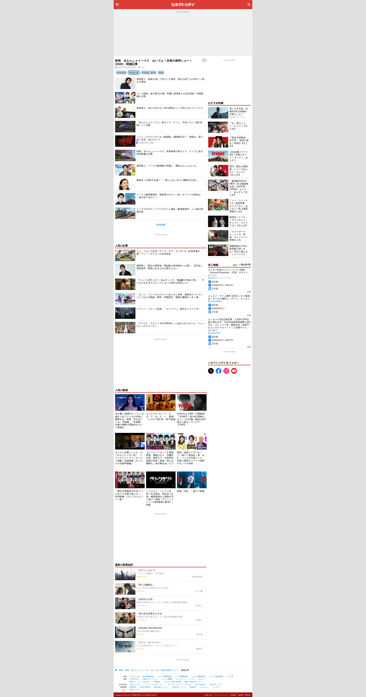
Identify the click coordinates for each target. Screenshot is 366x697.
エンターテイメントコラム (185, 679)
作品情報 (121, 72)
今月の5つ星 (134, 679)
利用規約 (233, 695)
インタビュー (204, 687)
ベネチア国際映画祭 (198, 676)
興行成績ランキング (161, 687)
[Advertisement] (183, 34)
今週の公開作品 (145, 687)
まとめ (200, 679)
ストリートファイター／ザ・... (154, 684)
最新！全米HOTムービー (193, 681)
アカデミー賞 (134, 676)
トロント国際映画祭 (164, 676)
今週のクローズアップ (150, 679)
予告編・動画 (149, 72)
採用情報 (241, 695)
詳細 (249, 291)
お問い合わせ (209, 695)
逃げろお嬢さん (200, 684)
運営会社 (248, 695)
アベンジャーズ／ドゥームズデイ (180, 684)
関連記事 (133, 72)
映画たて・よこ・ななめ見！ (140, 681)
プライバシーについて (222, 695)
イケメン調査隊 (166, 679)
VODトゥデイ (135, 689)
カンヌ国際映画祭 (181, 676)
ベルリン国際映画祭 (216, 676)
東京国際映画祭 (148, 676)
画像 (161, 72)
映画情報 (160, 224)
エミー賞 (230, 676)
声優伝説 (157, 681)
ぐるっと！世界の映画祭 (172, 681)
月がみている (134, 684)
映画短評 (193, 687)
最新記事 (133, 687)
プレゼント (216, 687)
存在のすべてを (215, 684)
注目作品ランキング (179, 687)
